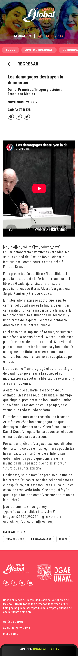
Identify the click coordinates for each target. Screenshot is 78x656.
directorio (10, 634)
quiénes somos (13, 622)
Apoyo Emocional (39, 50)
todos (10, 50)
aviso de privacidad (16, 628)
